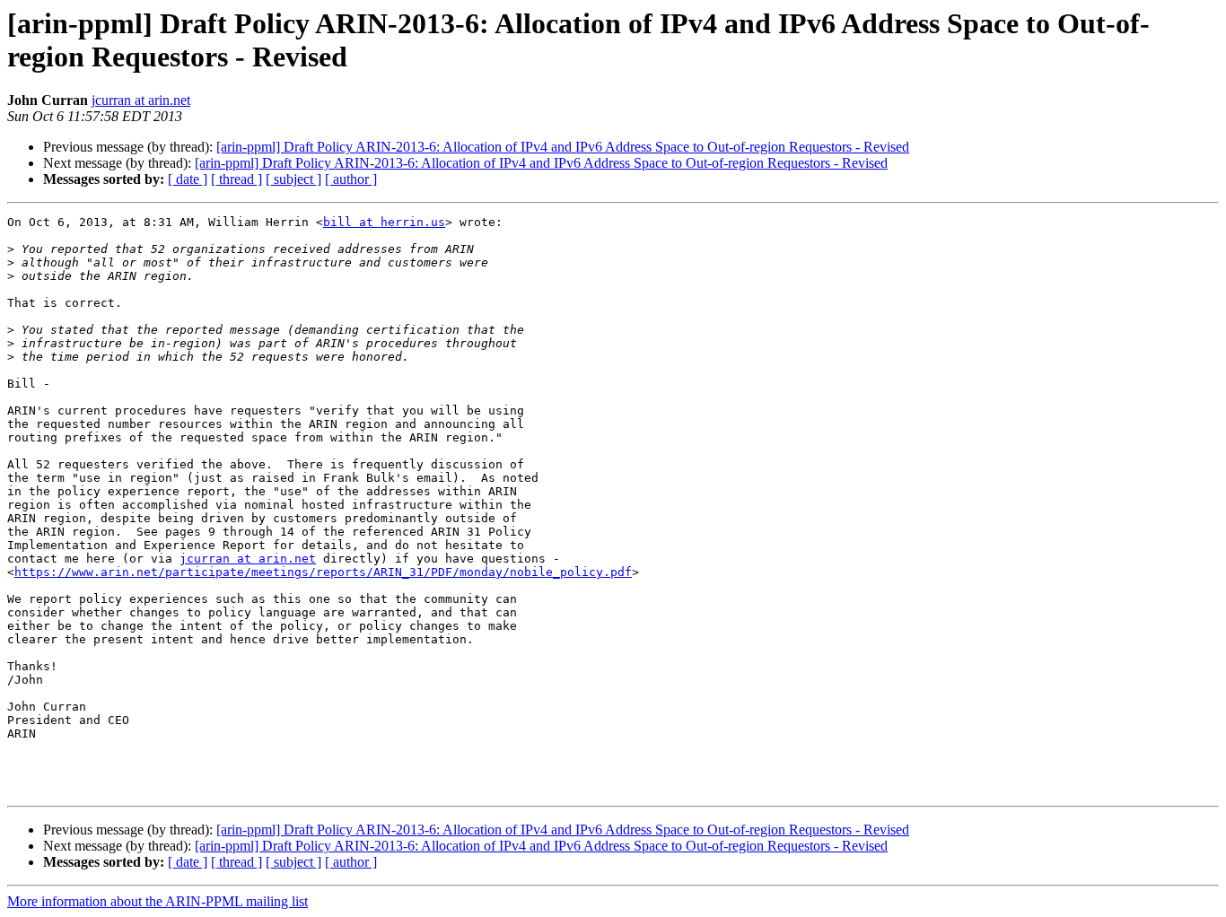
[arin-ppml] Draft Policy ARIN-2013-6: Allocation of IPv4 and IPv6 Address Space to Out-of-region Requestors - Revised (562, 146)
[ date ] (187, 179)
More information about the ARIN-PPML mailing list (157, 901)
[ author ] (351, 179)
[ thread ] (236, 179)
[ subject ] (293, 179)
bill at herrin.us (384, 222)
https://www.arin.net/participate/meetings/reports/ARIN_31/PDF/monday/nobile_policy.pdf (323, 572)
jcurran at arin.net (141, 100)
